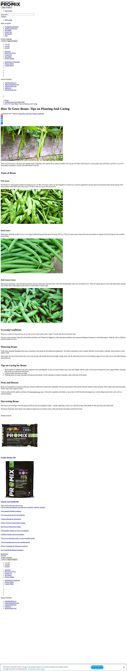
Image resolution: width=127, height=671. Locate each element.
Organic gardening (38, 113)
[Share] (63, 123)
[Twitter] (63, 120)
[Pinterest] (63, 116)
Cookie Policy (9, 65)
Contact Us (8, 55)
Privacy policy (40, 669)
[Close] (124, 667)
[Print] (63, 122)
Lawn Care (8, 32)
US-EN (7, 48)
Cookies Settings (11, 67)
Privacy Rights (9, 58)
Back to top (4, 554)
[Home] (11, 5)
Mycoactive (8, 34)
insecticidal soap (35, 392)
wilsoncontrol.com (10, 86)
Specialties (8, 30)
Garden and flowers (11, 28)
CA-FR (7, 46)
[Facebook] (63, 118)
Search (4, 16)
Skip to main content (7, 1)
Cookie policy (32, 669)
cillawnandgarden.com (12, 84)
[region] (63, 667)
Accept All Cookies (97, 667)
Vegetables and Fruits (25, 113)
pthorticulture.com (10, 90)
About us (8, 51)
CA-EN (4, 41)
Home (7, 100)
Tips (6, 35)
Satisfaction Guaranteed (12, 62)
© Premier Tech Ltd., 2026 (10, 97)
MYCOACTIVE (10, 53)
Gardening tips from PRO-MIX (15, 102)
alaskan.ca (8, 88)
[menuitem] (65, 44)
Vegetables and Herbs (11, 27)
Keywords (4, 14)
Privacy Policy (9, 64)
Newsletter (8, 57)
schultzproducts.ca (10, 83)
